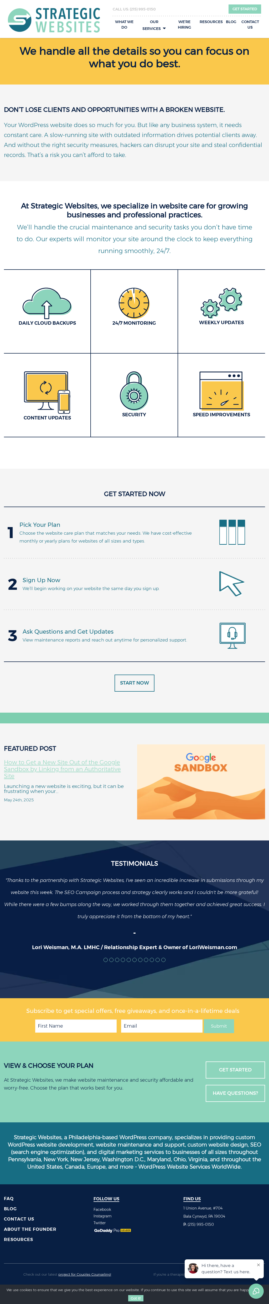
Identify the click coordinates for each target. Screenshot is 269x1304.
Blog (231, 21)
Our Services (151, 25)
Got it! (136, 1298)
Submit (219, 1026)
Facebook (102, 1209)
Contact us (250, 24)
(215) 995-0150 (143, 9)
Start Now (134, 683)
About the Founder (30, 1229)
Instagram (103, 1216)
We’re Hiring (184, 24)
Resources (211, 21)
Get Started (244, 9)
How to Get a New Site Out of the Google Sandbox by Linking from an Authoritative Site (62, 769)
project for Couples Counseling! (84, 1274)
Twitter (100, 1223)
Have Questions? (235, 1093)
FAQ (9, 1198)
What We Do (124, 24)
